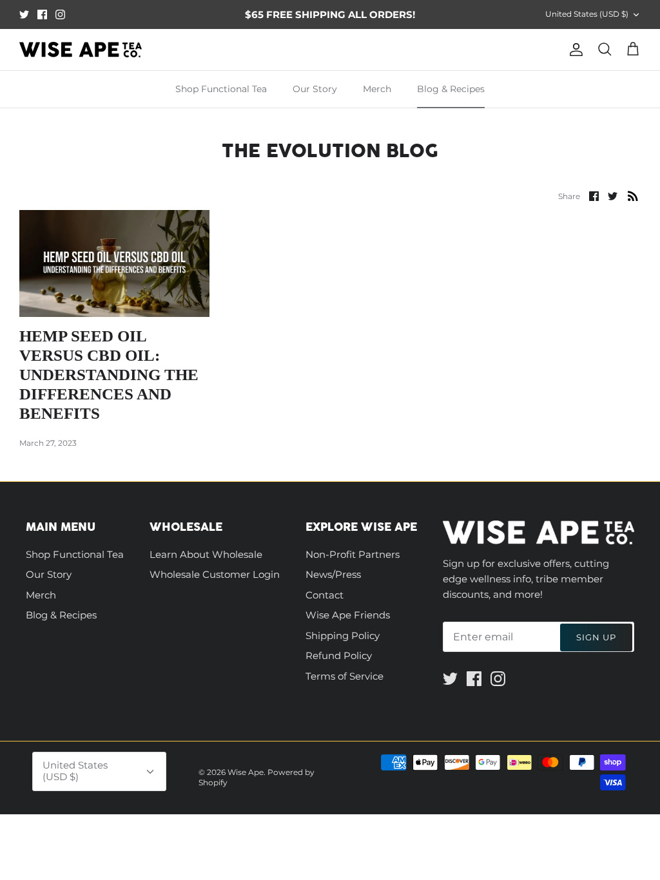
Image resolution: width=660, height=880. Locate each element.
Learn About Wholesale (206, 554)
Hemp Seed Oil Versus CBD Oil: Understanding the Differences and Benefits (109, 374)
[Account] (573, 49)
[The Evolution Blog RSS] (633, 195)
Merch (377, 89)
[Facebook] (42, 14)
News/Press (333, 574)
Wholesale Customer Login (215, 574)
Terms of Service (344, 676)
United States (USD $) (586, 14)
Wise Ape (246, 772)
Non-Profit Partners (353, 554)
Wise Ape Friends (348, 615)
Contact (325, 595)
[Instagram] (60, 14)
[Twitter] (24, 14)
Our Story (315, 89)
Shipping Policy (343, 635)
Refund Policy (339, 655)
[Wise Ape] (80, 49)
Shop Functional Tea (221, 89)
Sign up (596, 637)
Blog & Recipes (451, 89)
